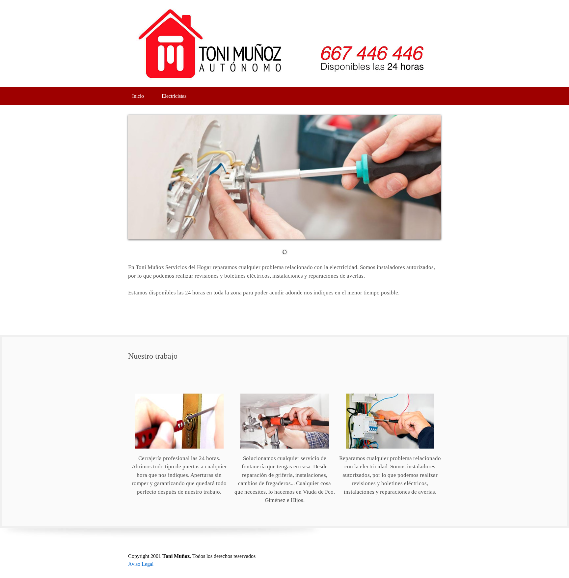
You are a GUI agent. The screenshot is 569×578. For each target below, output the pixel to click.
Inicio (138, 96)
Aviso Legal (140, 564)
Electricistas (174, 96)
